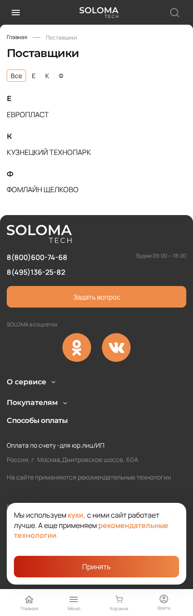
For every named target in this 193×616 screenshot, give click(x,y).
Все (16, 75)
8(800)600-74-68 (37, 257)
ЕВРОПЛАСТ (28, 114)
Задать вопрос (96, 297)
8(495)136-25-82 (36, 272)
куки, (77, 515)
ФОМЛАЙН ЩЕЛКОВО (43, 189)
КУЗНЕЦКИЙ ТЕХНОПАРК (49, 152)
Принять (96, 567)
